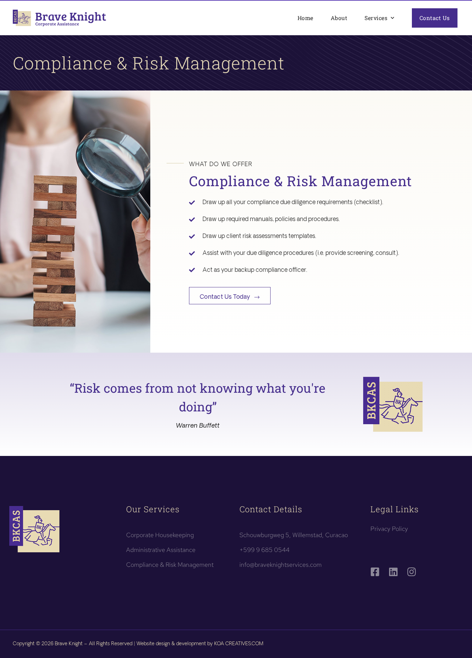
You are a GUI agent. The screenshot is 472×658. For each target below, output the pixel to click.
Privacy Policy (389, 529)
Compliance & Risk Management (170, 565)
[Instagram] (412, 572)
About (339, 17)
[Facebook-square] (375, 572)
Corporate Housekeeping (160, 535)
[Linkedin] (393, 572)
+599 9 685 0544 (264, 550)
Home (305, 17)
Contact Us (434, 17)
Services (376, 17)
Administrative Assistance (161, 550)
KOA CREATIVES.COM (238, 644)
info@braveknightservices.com (280, 565)
